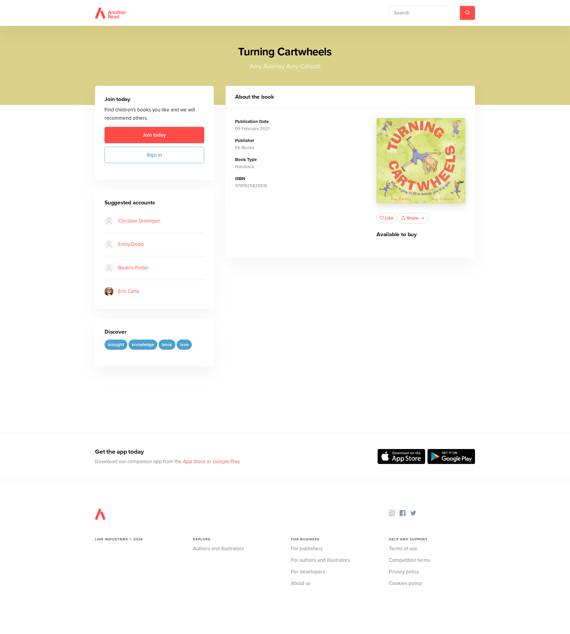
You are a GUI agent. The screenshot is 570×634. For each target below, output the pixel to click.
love (184, 344)
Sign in (154, 155)
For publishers (307, 548)
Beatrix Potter (133, 268)
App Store (194, 461)
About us (301, 583)
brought (116, 344)
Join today (154, 135)
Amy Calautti (303, 66)
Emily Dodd (131, 244)
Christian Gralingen (139, 221)
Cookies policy (405, 583)
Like (389, 218)
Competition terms (409, 560)
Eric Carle (129, 291)
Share (412, 218)
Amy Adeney (267, 66)
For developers (308, 572)
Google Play (226, 461)
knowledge (143, 344)
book (167, 344)
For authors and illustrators (320, 560)
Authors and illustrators (218, 548)
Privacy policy (404, 572)
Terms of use (403, 548)
